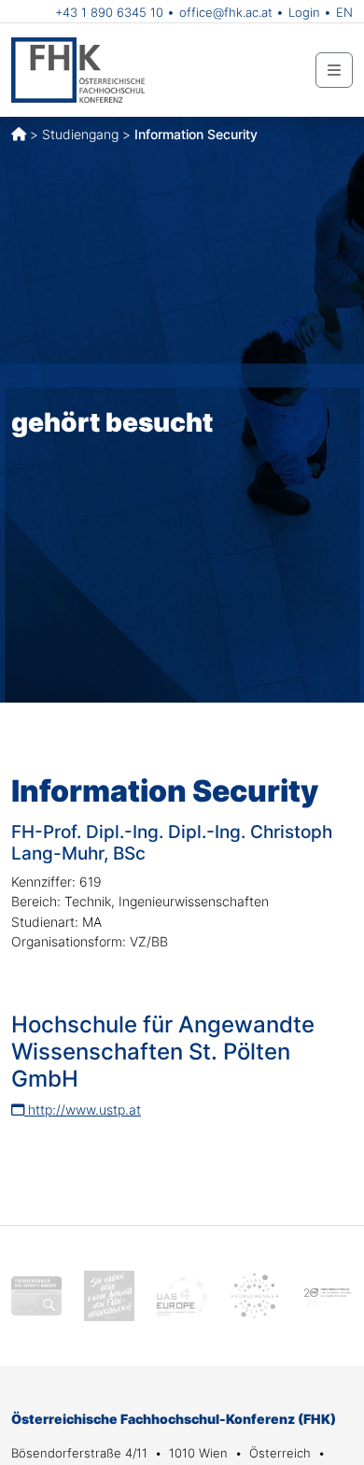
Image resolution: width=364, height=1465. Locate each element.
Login (304, 12)
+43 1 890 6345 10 (109, 12)
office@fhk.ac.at (226, 12)
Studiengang (80, 134)
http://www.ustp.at (82, 1109)
